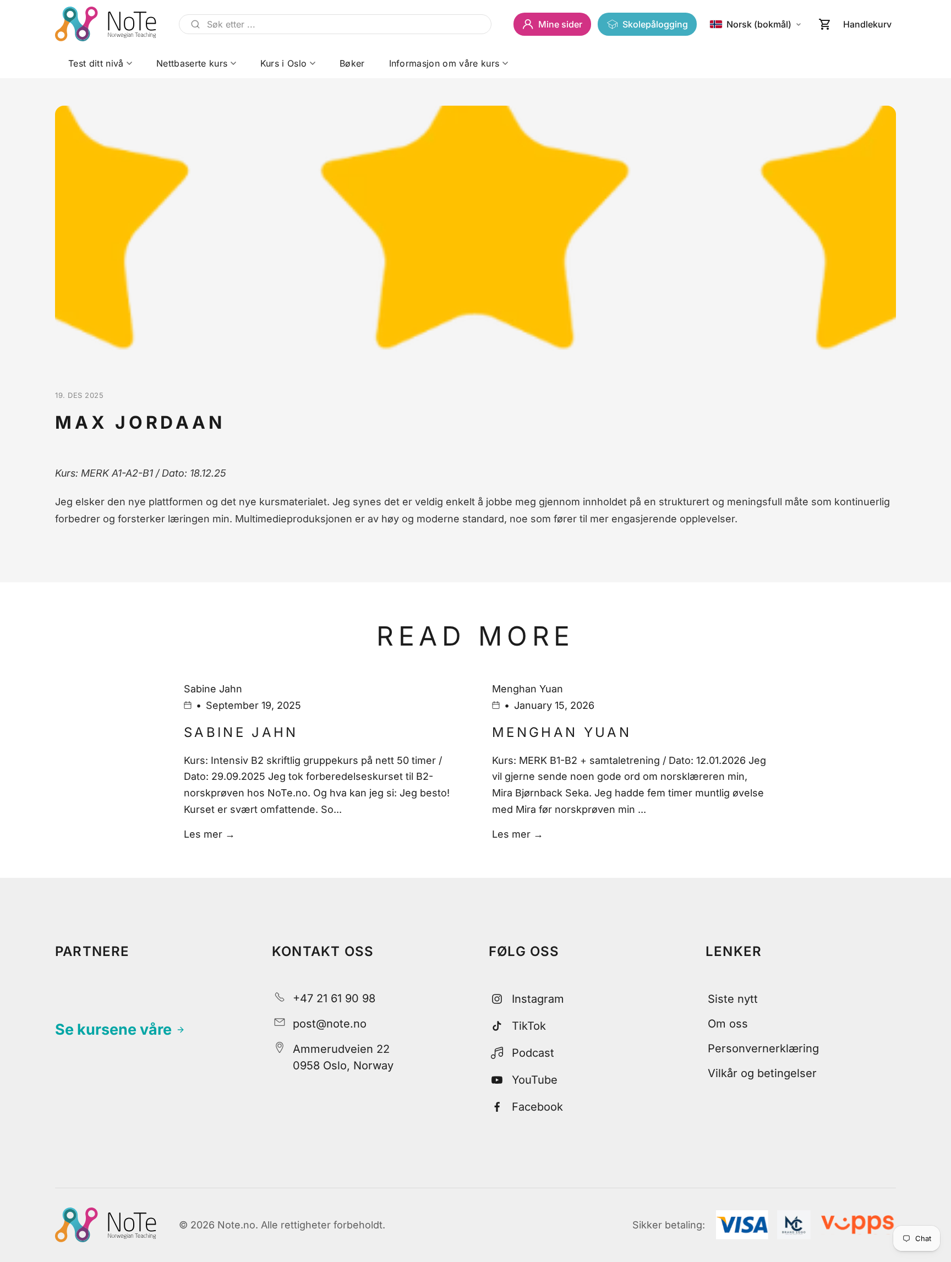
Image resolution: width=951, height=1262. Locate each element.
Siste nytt (733, 999)
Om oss (728, 1023)
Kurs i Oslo (283, 63)
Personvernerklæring (763, 1048)
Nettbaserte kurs (191, 63)
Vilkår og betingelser (762, 1073)
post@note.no (330, 1023)
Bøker (352, 63)
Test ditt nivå (95, 63)
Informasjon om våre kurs (444, 63)
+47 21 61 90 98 (334, 998)
